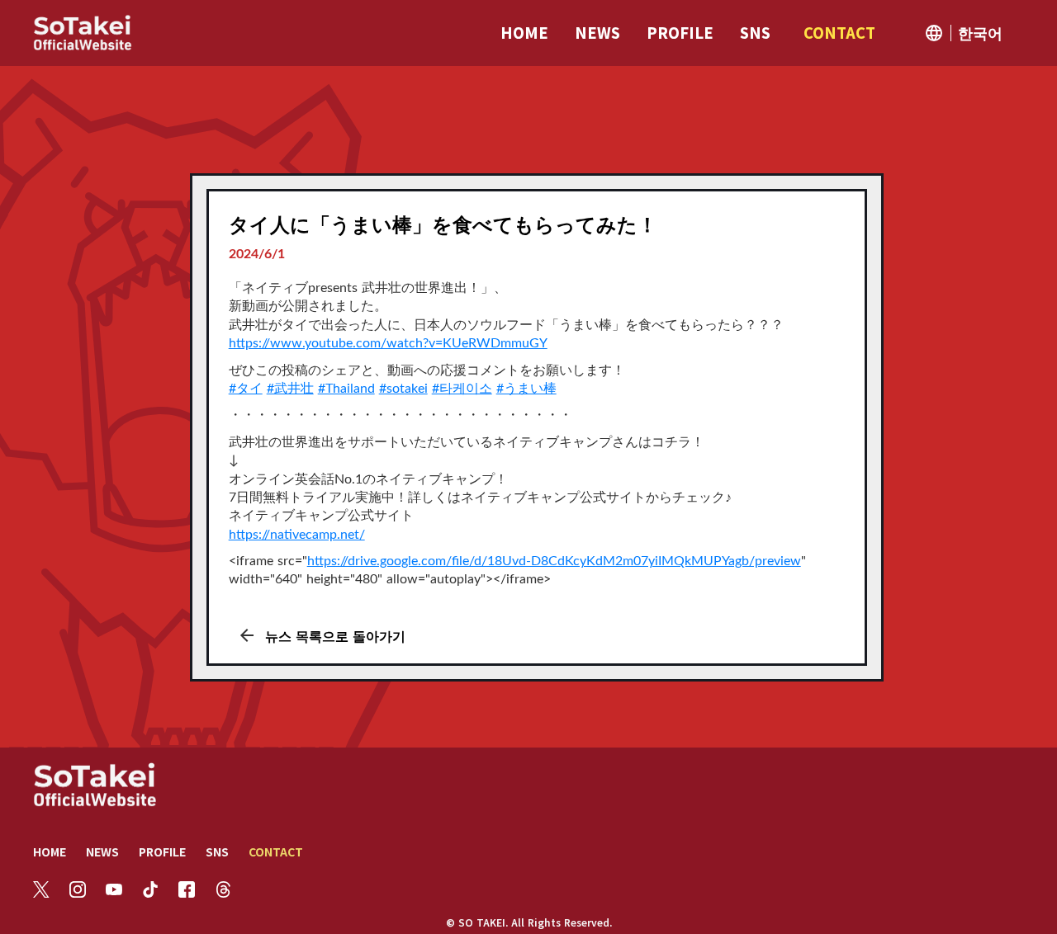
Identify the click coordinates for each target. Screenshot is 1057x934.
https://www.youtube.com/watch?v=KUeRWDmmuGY (388, 343)
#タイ (246, 388)
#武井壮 (290, 388)
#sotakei (403, 388)
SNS (217, 851)
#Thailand (346, 388)
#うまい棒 (526, 388)
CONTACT (276, 851)
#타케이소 (462, 388)
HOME (49, 851)
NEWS (102, 851)
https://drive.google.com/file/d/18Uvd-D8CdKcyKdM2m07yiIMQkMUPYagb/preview (554, 561)
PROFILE (162, 851)
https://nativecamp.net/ (297, 534)
